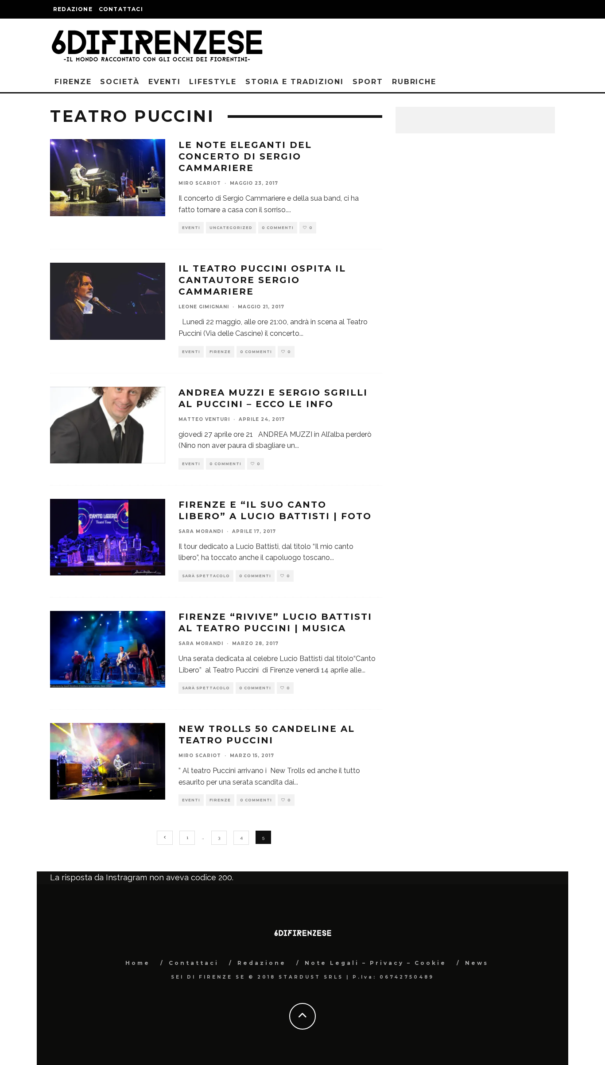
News (477, 963)
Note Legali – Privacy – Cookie (375, 963)
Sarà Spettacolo (206, 576)
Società (119, 82)
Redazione (73, 9)
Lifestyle (212, 82)
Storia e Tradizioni (294, 82)
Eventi (164, 82)
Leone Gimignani (203, 307)
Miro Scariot (199, 183)
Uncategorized (230, 227)
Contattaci (121, 9)
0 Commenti (278, 227)
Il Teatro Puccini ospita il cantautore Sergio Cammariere (262, 280)
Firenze (72, 82)
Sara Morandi (200, 531)
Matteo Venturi (204, 419)
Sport (368, 82)
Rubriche (414, 82)
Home (137, 963)
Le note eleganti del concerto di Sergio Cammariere (245, 156)
